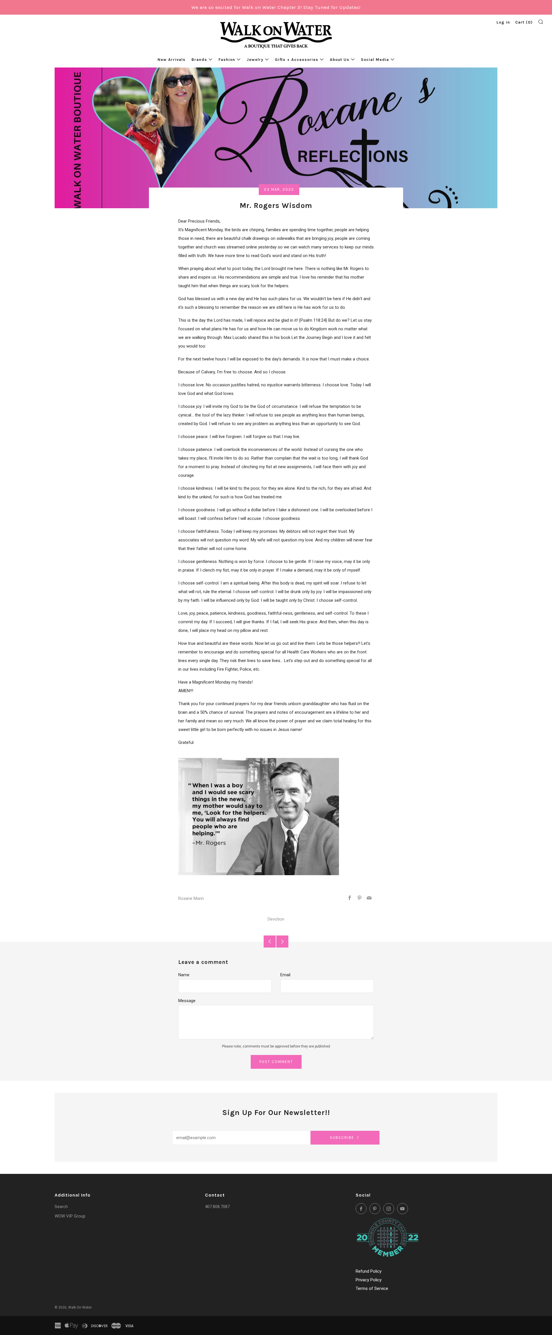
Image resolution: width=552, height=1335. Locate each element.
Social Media (375, 59)
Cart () (524, 22)
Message (186, 1000)
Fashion (226, 59)
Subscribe (342, 1137)
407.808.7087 (217, 1206)
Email (285, 974)
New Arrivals (171, 59)
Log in (503, 22)
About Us (339, 59)
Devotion (276, 919)
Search (61, 1206)
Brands (199, 59)
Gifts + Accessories (296, 59)
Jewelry (255, 59)
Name (183, 974)
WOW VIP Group (70, 1216)
